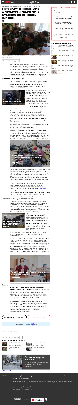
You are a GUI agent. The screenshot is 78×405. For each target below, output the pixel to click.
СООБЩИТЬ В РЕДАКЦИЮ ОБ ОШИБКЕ (21, 378)
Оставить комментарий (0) (39, 317)
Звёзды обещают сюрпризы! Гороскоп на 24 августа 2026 (64, 17)
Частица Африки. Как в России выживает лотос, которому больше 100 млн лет (66, 67)
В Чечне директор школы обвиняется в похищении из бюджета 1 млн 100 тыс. (15, 349)
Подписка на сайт (17, 376)
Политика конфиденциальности (64, 376)
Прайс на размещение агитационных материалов (41, 376)
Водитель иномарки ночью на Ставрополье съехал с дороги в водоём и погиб (64, 24)
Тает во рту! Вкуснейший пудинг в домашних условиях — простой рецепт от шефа (66, 57)
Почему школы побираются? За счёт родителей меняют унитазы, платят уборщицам (26, 157)
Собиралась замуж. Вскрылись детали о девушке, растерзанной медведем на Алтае (66, 46)
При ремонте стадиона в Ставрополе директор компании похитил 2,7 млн (40, 349)
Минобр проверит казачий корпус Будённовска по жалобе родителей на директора (16, 344)
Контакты (25, 376)
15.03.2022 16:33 (5, 6)
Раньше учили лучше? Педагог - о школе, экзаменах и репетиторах (28, 273)
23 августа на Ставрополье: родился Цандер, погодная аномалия (64, 11)
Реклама (35, 375)
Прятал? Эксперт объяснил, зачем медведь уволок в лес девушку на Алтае (66, 52)
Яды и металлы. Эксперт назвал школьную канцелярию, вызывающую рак (65, 72)
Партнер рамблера (25, 399)
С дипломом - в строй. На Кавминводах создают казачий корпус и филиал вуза (40, 344)
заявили (42, 188)
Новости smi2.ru (7, 370)
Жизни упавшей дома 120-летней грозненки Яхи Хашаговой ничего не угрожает (63, 30)
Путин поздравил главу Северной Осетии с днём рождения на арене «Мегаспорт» (64, 36)
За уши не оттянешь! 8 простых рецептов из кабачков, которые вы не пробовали (67, 62)
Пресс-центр (29, 375)
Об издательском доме (18, 375)
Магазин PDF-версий (44, 375)
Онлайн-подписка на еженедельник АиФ (61, 375)
